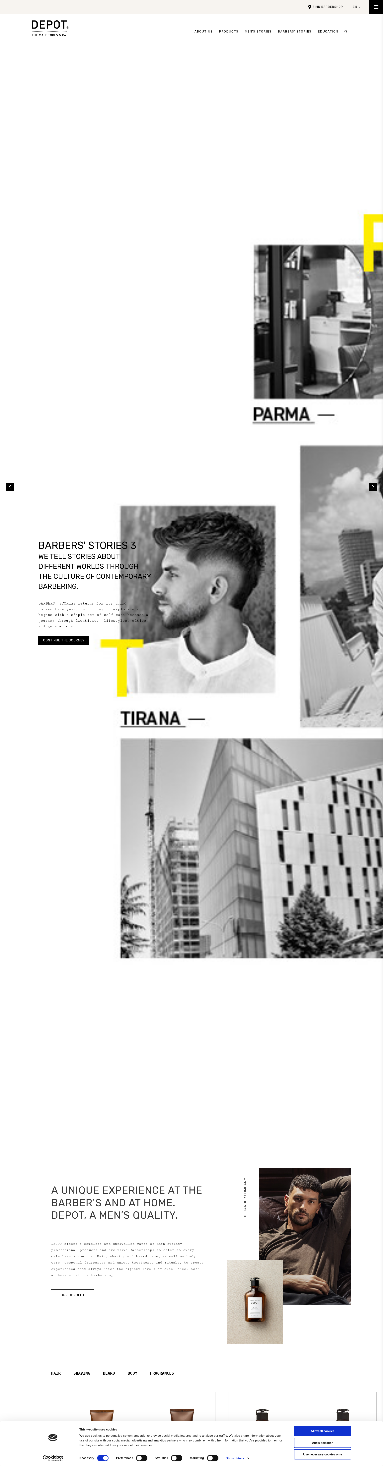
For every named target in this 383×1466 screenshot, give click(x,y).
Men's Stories (258, 31)
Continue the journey (64, 640)
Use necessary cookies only (322, 1454)
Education (328, 31)
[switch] (141, 1458)
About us (203, 31)
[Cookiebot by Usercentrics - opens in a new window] (53, 1458)
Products (228, 31)
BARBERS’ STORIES (294, 31)
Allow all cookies (322, 1431)
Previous (10, 487)
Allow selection (322, 1442)
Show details (235, 1458)
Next (373, 487)
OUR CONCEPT (73, 1295)
